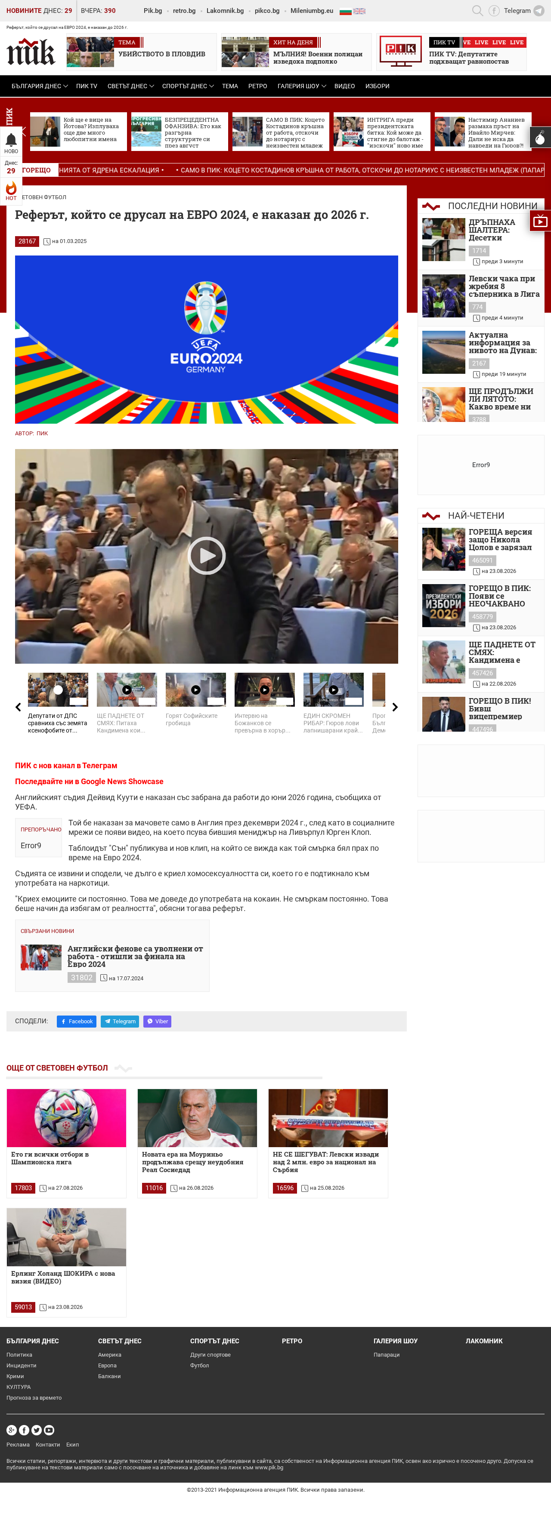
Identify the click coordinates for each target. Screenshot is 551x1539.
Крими (15, 1376)
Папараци (387, 1354)
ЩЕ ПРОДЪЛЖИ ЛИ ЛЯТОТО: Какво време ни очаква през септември (501, 398)
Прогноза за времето (34, 1397)
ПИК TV (86, 86)
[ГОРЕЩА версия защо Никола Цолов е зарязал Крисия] (443, 549)
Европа (107, 1365)
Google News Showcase (122, 781)
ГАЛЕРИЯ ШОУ (298, 86)
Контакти (48, 1444)
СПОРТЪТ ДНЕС (184, 86)
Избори (377, 86)
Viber (161, 1021)
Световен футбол (40, 197)
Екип (72, 1444)
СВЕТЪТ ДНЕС (127, 86)
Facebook (81, 1021)
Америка (109, 1354)
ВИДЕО (344, 86)
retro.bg (184, 11)
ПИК (42, 433)
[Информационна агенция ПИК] (31, 51)
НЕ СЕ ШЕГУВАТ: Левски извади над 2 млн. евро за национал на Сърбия (326, 1162)
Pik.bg (153, 11)
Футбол (199, 1365)
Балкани (109, 1376)
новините (23, 11)
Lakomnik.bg (225, 11)
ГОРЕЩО (36, 170)
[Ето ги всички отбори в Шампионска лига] (66, 1118)
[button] (23, 131)
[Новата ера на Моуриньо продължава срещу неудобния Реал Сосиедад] (197, 1118)
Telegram (124, 1021)
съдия (74, 797)
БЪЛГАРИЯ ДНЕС (36, 86)
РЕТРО (257, 86)
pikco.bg (267, 11)
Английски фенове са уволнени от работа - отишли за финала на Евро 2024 (135, 956)
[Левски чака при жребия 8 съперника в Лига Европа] (443, 295)
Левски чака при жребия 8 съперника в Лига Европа (504, 286)
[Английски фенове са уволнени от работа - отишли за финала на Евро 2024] (41, 957)
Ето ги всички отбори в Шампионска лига (50, 1158)
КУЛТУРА (18, 1387)
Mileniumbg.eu (312, 11)
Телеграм (100, 765)
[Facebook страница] (24, 1430)
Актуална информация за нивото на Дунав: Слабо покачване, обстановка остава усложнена (503, 342)
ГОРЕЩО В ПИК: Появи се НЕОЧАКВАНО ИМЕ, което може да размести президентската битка (503, 595)
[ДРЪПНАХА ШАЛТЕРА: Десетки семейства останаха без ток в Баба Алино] (443, 239)
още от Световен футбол (57, 1067)
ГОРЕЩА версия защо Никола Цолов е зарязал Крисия (500, 539)
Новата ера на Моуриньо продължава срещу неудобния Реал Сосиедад (193, 1162)
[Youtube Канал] (49, 1430)
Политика (19, 1354)
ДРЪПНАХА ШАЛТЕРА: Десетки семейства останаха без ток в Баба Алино (502, 229)
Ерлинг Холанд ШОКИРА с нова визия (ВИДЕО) (63, 1277)
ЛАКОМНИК (484, 1341)
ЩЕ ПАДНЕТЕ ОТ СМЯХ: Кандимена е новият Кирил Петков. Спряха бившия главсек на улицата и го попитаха (502, 652)
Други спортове (210, 1354)
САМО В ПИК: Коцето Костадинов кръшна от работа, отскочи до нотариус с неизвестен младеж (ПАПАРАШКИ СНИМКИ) (315, 170)
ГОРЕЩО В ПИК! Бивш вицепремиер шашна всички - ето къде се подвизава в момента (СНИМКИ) (501, 708)
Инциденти (21, 1365)
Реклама (18, 1444)
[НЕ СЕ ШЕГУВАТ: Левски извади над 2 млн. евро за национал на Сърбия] (328, 1118)
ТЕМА (230, 86)
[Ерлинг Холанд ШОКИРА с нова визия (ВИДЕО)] (66, 1237)
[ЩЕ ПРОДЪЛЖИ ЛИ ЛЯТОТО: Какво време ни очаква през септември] (443, 408)
